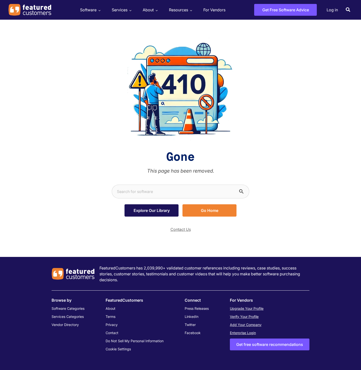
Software (88, 9)
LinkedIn (191, 316)
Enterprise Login (243, 333)
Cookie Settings (118, 349)
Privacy (112, 325)
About (148, 9)
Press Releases (197, 308)
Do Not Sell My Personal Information (135, 341)
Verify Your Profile (244, 316)
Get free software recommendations (269, 344)
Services (119, 9)
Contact (112, 333)
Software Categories (68, 308)
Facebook (193, 333)
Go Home (209, 210)
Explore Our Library (152, 210)
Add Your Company (246, 325)
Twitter (190, 325)
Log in (332, 9)
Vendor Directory (65, 325)
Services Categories (68, 316)
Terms (110, 316)
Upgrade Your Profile (247, 308)
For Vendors (214, 9)
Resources (178, 9)
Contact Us (180, 229)
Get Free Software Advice (285, 9)
